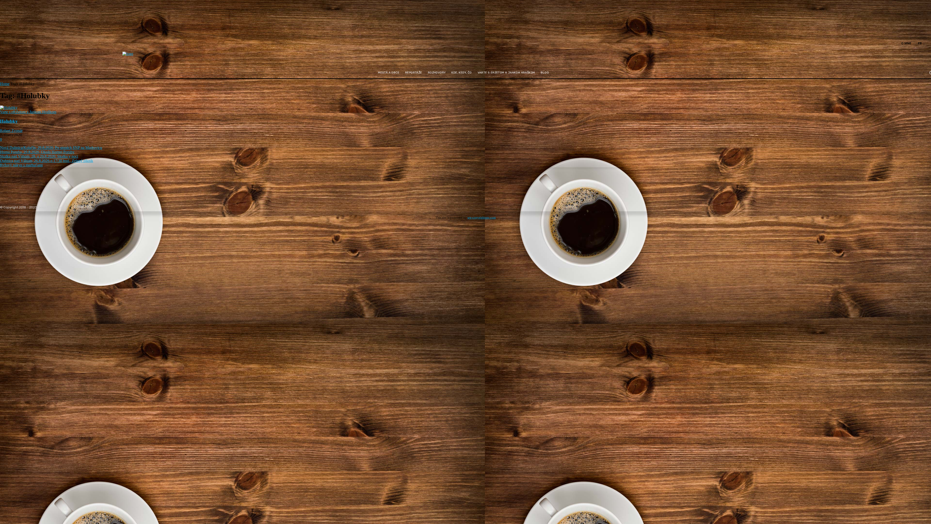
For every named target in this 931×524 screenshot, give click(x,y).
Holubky (9, 121)
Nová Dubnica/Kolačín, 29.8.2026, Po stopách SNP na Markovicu (51, 148)
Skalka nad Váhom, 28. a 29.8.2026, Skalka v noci (39, 156)
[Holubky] (8, 108)
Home (4, 84)
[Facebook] (928, 43)
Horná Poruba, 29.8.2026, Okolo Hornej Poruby (37, 152)
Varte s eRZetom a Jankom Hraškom (28, 112)
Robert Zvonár (11, 131)
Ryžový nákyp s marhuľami (21, 165)
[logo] (139, 57)
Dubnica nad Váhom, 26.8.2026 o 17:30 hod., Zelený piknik (46, 161)
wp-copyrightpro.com (481, 217)
